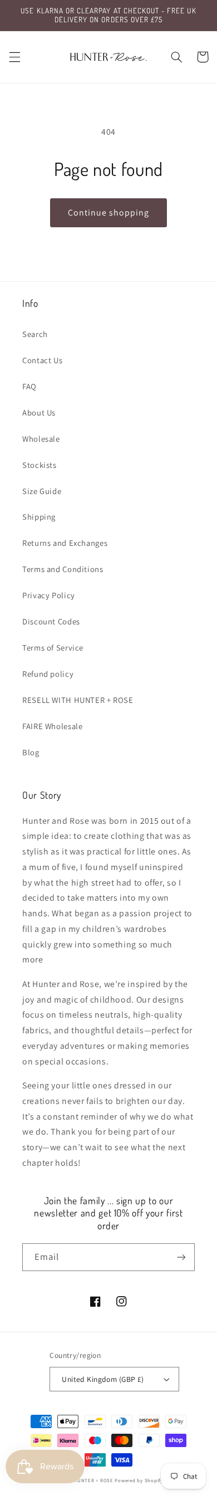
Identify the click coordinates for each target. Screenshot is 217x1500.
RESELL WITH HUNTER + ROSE (78, 700)
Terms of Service (52, 647)
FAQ (29, 386)
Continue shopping (109, 212)
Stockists (39, 465)
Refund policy (47, 673)
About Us (39, 412)
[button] (14, 57)
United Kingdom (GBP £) (103, 1379)
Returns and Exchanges (64, 543)
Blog (31, 752)
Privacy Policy (48, 595)
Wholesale (41, 438)
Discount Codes (51, 621)
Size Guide (41, 491)
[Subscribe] (181, 1257)
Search (35, 334)
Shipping (39, 516)
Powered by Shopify (138, 1480)
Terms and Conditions (62, 569)
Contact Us (42, 360)
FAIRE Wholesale (52, 726)
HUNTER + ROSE (93, 1480)
